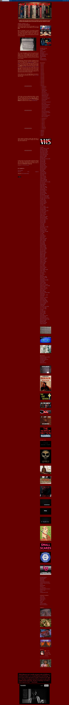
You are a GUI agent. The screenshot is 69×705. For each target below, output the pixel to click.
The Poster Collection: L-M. (46, 107)
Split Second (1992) (43, 291)
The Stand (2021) (42, 360)
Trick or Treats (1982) (43, 307)
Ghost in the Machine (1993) (44, 207)
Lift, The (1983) (42, 232)
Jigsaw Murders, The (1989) (44, 226)
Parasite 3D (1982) (43, 262)
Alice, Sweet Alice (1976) (43, 150)
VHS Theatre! (44, 91)
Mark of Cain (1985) (43, 240)
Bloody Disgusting (42, 578)
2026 (42, 64)
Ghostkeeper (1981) (43, 209)
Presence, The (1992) (43, 267)
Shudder (41, 602)
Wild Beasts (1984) (43, 321)
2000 (42, 135)
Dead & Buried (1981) (43, 184)
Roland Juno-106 (30, 62)
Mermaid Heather (42, 585)
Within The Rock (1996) (43, 322)
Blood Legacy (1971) (43, 163)
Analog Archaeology (43, 56)
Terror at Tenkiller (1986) (43, 300)
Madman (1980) (42, 237)
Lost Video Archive (43, 587)
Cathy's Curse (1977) (43, 172)
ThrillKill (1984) (42, 305)
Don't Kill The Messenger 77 (46, 111)
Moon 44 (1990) (42, 241)
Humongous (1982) (43, 222)
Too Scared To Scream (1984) (44, 306)
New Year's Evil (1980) (43, 248)
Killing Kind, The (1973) (43, 229)
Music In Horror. (44, 103)
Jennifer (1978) (42, 225)
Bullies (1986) (42, 170)
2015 (42, 78)
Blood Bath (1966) (42, 161)
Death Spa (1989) (42, 188)
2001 (42, 134)
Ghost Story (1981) (43, 208)
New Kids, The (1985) (43, 247)
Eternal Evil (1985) (42, 203)
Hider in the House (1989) (43, 216)
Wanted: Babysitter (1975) (44, 315)
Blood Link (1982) (42, 164)
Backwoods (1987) (42, 157)
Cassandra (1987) (42, 171)
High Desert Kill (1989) (43, 217)
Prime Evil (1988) (42, 268)
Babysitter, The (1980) (43, 156)
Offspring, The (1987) (43, 259)
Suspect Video (42, 596)
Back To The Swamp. (45, 116)
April (42, 124)
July (42, 120)
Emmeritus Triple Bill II (43, 202)
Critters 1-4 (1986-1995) (43, 179)
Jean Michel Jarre (34, 100)
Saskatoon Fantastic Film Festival (45, 583)
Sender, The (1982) (43, 283)
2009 (42, 130)
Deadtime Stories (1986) (43, 187)
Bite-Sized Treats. (44, 92)
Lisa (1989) (41, 233)
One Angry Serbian (44, 99)
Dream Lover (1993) (43, 200)
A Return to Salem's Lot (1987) (44, 148)
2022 (42, 69)
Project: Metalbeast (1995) (44, 269)
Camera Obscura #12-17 (45, 94)
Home (28, 171)
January (43, 128)
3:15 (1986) (41, 147)
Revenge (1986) (42, 278)
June (43, 122)
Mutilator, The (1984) (43, 245)
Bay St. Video (42, 600)
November (43, 87)
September (43, 118)
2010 (42, 85)
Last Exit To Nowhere (43, 603)
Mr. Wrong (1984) (42, 244)
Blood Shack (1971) (43, 165)
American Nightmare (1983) (44, 154)
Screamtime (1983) (43, 282)
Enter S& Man (44, 100)
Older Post (37, 171)
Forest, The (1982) (42, 206)
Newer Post (19, 171)
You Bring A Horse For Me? (44, 592)
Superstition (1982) (43, 298)
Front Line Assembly (30, 66)
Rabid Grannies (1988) (43, 276)
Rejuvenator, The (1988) (43, 277)
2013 (42, 81)
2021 (42, 70)
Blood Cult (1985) (42, 162)
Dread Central (42, 579)
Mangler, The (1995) (43, 239)
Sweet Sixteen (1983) (43, 299)
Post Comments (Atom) (25, 173)
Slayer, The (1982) (42, 286)
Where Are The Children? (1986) (44, 319)
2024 (42, 66)
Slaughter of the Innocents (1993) (45, 285)
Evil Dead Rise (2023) (43, 358)
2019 (42, 73)
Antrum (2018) (42, 361)
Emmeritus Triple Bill (43, 201)
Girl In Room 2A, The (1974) (44, 210)
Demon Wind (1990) (43, 192)
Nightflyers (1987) (42, 254)
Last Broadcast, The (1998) (44, 231)
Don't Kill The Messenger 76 (46, 115)
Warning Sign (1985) (43, 316)
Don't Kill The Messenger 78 (46, 104)
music (36, 26)
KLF (38, 55)
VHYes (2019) (42, 314)
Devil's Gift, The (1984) (43, 193)
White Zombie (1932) (43, 320)
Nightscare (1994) (42, 255)
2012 (42, 82)
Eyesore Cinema (42, 597)
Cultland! (41, 50)
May (42, 123)
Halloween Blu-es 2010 (45, 95)
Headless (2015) (42, 215)
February (43, 127)
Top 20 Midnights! (42, 49)
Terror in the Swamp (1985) (44, 301)
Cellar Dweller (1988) (43, 173)
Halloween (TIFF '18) (43, 362)
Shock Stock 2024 (42, 51)
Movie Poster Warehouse (43, 604)
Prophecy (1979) (42, 270)
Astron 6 (41, 591)
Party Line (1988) (42, 263)
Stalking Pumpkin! (44, 90)
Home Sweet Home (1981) (44, 218)
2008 (42, 131)
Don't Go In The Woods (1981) (44, 195)
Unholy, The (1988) (43, 313)
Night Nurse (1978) (43, 253)
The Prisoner (37, 75)
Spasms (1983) (42, 290)
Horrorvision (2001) (43, 221)
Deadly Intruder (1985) (43, 186)
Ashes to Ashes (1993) (43, 155)
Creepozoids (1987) (43, 178)
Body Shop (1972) (42, 169)
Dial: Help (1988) (42, 194)
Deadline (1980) (42, 185)
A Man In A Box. (44, 108)
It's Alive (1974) (42, 223)
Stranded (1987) (42, 293)
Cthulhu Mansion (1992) (43, 180)
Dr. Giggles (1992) (42, 199)
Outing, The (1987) (43, 260)
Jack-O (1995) (42, 224)
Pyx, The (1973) (42, 274)
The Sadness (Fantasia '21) (44, 359)
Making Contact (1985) (43, 238)
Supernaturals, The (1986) (44, 297)
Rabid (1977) (42, 275)
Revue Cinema (42, 580)
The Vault (41, 601)
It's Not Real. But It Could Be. (46, 112)
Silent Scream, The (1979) (44, 284)
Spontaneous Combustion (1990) (45, 292)
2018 (42, 74)
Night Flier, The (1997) (43, 252)
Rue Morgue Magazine (43, 577)
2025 (42, 65)
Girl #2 (41, 57)
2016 (42, 77)
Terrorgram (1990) (42, 304)
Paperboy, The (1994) (43, 261)
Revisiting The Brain (43, 58)
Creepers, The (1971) (43, 177)
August (43, 119)
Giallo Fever (42, 586)
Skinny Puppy (24, 66)
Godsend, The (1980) (43, 214)
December (43, 86)
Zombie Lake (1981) (43, 323)
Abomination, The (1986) (43, 149)
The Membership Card (43, 59)
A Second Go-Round (45, 96)
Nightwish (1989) (42, 256)
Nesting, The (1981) (43, 246)
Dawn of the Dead (32, 99)
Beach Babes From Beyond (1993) (45, 158)
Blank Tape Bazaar (43, 55)
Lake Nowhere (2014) (43, 230)
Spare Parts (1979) (43, 289)
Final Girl (41, 584)
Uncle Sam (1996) (42, 312)
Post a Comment (20, 170)
